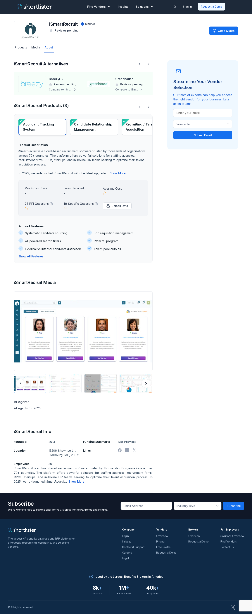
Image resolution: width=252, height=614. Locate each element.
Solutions (142, 6)
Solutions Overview (232, 536)
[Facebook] (120, 450)
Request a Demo (211, 6)
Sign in (187, 6)
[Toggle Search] (175, 6)
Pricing (160, 541)
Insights (123, 6)
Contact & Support (133, 547)
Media (35, 47)
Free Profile (163, 547)
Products (21, 47)
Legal (125, 558)
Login (125, 536)
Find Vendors (96, 6)
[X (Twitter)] (233, 607)
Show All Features (30, 256)
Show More (118, 173)
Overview (162, 536)
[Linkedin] (127, 450)
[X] (134, 450)
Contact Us (227, 547)
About (48, 47)
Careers (127, 552)
